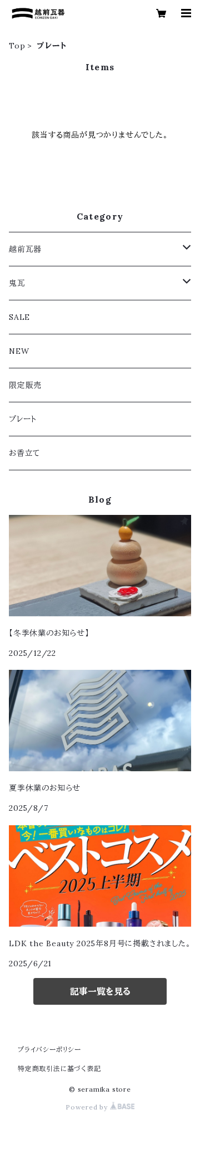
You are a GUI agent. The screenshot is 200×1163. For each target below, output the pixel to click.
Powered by (88, 1107)
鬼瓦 (17, 283)
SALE (19, 317)
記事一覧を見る (100, 991)
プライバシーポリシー (49, 1049)
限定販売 (25, 385)
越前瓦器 (25, 249)
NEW (19, 351)
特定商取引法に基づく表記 (59, 1068)
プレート (23, 419)
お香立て (25, 453)
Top (17, 46)
